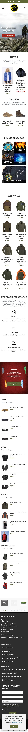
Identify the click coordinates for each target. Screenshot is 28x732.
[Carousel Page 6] (10, 610)
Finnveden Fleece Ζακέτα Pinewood (7, 284)
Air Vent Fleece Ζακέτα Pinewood (7, 236)
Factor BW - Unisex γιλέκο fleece (17, 531)
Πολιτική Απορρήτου (9, 680)
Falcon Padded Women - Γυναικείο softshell (7, 88)
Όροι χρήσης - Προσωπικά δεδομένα (13, 676)
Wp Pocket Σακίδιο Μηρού (16, 582)
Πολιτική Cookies (17, 722)
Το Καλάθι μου (7, 651)
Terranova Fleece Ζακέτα (21, 214)
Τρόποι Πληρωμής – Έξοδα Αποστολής (14, 669)
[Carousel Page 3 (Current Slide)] (5, 610)
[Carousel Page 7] (11, 610)
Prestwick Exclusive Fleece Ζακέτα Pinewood (7, 260)
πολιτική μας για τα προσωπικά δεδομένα (11, 706)
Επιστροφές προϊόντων (9, 673)
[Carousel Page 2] (3, 610)
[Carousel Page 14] (21, 610)
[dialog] (14, 722)
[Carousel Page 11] (17, 610)
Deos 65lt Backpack (14, 572)
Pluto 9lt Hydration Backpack (16, 553)
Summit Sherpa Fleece (15, 502)
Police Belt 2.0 (13, 436)
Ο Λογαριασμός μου (9, 647)
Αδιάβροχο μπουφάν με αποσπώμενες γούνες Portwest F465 (20, 83)
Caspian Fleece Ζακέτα (7, 214)
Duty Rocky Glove (14, 483)
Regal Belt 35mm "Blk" (15, 426)
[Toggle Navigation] (2, 7)
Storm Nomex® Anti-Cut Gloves (17, 464)
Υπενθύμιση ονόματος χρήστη (11, 658)
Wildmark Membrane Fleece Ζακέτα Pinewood (21, 260)
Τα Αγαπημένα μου (8, 654)
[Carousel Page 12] (18, 610)
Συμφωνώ (5, 709)
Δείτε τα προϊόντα (8, 35)
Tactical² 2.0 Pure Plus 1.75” (16, 407)
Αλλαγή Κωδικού (8, 661)
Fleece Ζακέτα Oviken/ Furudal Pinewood (21, 284)
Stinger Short (13, 474)
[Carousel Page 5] (8, 610)
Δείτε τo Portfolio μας (14, 384)
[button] (25, 8)
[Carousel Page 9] (14, 610)
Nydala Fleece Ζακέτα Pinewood (21, 236)
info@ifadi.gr (6, 631)
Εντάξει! (14, 726)
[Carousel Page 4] (7, 610)
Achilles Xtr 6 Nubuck (20, 122)
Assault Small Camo (14, 563)
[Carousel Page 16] (24, 610)
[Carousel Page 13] (20, 610)
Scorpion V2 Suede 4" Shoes (7, 122)
